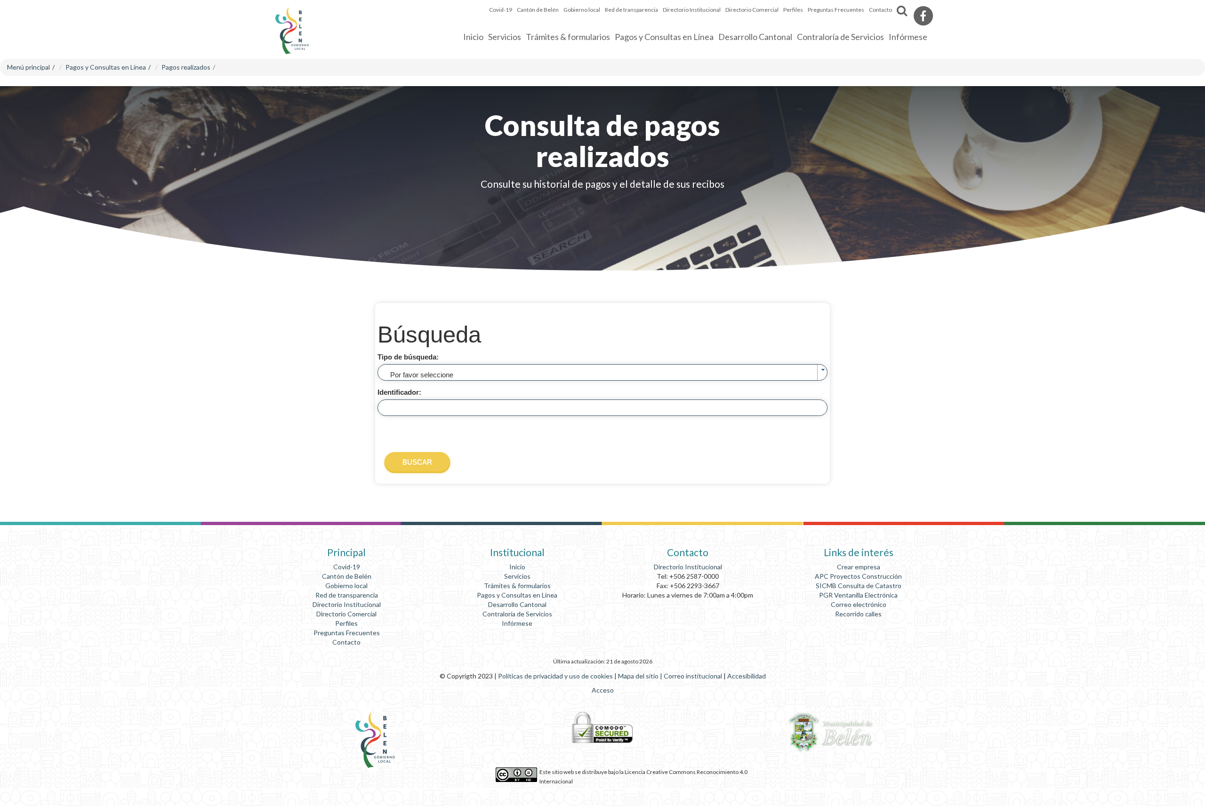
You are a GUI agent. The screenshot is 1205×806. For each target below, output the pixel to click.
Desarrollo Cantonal (517, 604)
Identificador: (399, 392)
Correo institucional (693, 676)
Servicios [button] (504, 37)
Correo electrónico (858, 604)
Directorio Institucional (692, 9)
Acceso (603, 690)
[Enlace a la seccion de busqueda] (901, 11)
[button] (417, 461)
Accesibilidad (746, 676)
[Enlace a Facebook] (923, 16)
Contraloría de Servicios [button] (840, 37)
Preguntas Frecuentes (836, 9)
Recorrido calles (858, 614)
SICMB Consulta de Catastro (858, 586)
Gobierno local (346, 586)
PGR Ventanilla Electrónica (858, 595)
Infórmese (517, 623)
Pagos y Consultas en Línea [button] (664, 37)
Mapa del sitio (639, 676)
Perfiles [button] (793, 9)
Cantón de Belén (346, 576)
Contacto (880, 9)
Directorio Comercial (752, 9)
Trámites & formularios (568, 37)
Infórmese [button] (908, 37)
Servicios (517, 576)
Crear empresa (858, 567)
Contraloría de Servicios (517, 614)
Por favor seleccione (421, 375)
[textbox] (603, 407)
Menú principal (28, 67)
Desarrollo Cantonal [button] (755, 37)
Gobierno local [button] (581, 9)
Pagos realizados (185, 67)
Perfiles (346, 623)
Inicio (473, 37)
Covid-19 (500, 9)
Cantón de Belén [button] (538, 9)
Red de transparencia (631, 9)
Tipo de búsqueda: (408, 357)
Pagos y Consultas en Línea (105, 67)
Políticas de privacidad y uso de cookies (556, 676)
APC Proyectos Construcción (858, 576)
